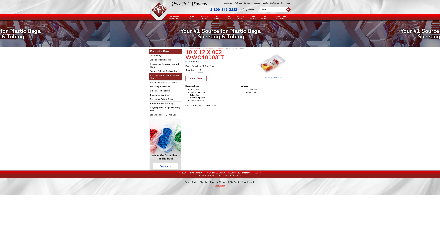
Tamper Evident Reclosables (163, 71)
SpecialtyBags (240, 17)
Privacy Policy (191, 182)
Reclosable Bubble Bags (161, 99)
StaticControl (217, 17)
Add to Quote (196, 78)
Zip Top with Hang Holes (161, 59)
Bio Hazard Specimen (160, 90)
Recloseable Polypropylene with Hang (165, 65)
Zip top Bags (156, 55)
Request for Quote (260, 3)
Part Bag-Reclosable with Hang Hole (213, 48)
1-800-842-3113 (223, 9)
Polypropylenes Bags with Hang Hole (165, 109)
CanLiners (228, 17)
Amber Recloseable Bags (162, 103)
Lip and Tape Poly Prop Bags (163, 114)
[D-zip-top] (272, 63)
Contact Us (274, 3)
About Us (228, 3)
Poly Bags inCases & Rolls (173, 17)
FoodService (253, 17)
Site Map (204, 182)
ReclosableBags (204, 17)
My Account (249, 9)
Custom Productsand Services (281, 17)
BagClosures (264, 17)
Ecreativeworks (248, 182)
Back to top (220, 185)
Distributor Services (242, 3)
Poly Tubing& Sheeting (189, 17)
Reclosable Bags (195, 48)
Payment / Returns (218, 182)
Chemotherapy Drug (159, 95)
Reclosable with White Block (163, 82)
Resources (285, 3)
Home (187, 48)
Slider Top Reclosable (160, 86)
